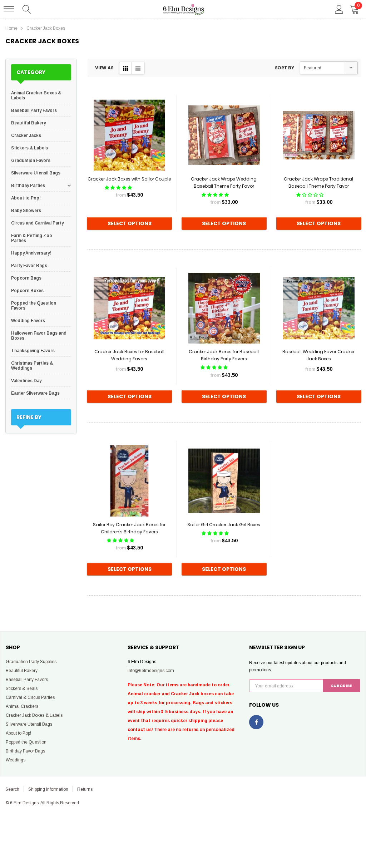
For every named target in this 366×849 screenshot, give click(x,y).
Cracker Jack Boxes (45, 28)
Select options (130, 223)
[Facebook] (256, 722)
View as (104, 68)
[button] (119, 187)
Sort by (284, 68)
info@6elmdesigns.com (151, 670)
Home (11, 28)
